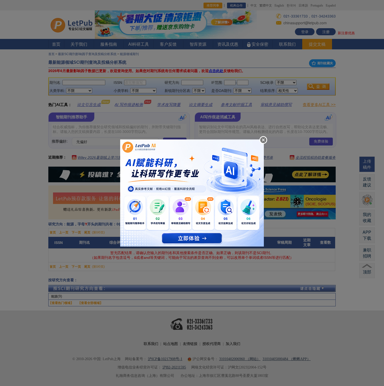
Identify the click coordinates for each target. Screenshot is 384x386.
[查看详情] (192, 192)
